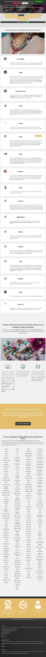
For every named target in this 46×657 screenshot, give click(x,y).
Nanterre (28, 480)
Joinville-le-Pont (17, 503)
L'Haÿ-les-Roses (17, 562)
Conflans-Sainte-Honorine (6, 551)
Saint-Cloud (40, 460)
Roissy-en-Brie (40, 451)
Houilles (17, 495)
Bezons (6, 473)
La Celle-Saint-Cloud (17, 509)
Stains (40, 518)
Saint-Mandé (39, 480)
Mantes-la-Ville (17, 582)
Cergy (6, 507)
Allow (28, 22)
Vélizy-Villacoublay (39, 542)
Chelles (6, 526)
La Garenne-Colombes (17, 513)
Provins (28, 572)
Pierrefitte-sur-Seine (29, 561)
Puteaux (28, 574)
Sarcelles (40, 499)
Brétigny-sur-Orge (6, 492)
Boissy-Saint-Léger (6, 480)
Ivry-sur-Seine (17, 501)
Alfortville (6, 451)
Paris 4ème (28, 546)
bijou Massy (3, 646)
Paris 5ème (28, 549)
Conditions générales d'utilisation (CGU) (8, 630)
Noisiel (28, 493)
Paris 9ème (28, 557)
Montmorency (28, 471)
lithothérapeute (29, 17)
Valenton (40, 538)
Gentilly (17, 482)
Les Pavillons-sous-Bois (17, 555)
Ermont (17, 449)
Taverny (39, 525)
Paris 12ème (28, 520)
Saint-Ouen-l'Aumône (39, 490)
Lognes (17, 569)
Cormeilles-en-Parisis (6, 557)
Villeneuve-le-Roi (40, 557)
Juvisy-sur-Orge (17, 506)
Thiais (40, 527)
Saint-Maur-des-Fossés (40, 483)
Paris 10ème (28, 515)
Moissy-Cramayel (28, 453)
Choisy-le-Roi (6, 537)
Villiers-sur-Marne (39, 572)
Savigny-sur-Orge (39, 506)
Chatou (6, 522)
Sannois (39, 497)
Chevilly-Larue (6, 532)
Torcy (40, 529)
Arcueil (6, 455)
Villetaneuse (39, 567)
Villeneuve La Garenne (39, 554)
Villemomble (39, 551)
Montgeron (28, 461)
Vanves (39, 540)
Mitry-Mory (29, 451)
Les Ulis (17, 558)
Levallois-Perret (17, 560)
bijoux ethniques (14, 15)
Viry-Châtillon (39, 576)
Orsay (28, 502)
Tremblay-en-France (39, 535)
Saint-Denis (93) (40, 464)
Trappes (39, 532)
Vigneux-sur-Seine (39, 546)
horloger (23, 17)
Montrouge (28, 475)
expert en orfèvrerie (9, 17)
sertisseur (38, 17)
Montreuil (28, 473)
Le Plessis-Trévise (17, 538)
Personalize (24, 3)
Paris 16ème (28, 529)
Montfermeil (28, 459)
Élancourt (6, 577)
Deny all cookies (17, 3)
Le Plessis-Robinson (17, 535)
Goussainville (17, 489)
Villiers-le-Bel (39, 569)
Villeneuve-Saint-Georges (40, 560)
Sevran (40, 510)
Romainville (40, 453)
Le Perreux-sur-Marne (17, 531)
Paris (29, 513)
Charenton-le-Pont (6, 515)
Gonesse (17, 486)
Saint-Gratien (39, 478)
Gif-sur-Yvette (17, 484)
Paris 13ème (28, 522)
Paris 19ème (28, 535)
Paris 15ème (28, 526)
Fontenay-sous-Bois (17, 464)
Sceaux (39, 508)
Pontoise (28, 570)
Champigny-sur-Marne (6, 510)
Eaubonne (6, 575)
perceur (34, 17)
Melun (17, 589)
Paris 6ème (28, 551)
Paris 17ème (28, 531)
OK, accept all (39, 1)
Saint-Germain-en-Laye (39, 475)
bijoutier (9, 15)
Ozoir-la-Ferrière (29, 506)
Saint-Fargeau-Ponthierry (40, 471)
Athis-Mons (6, 462)
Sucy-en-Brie (39, 521)
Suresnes (40, 523)
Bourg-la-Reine (6, 490)
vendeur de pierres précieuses (23, 19)
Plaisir (28, 563)
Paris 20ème (28, 540)
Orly (28, 500)
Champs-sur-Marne (6, 513)
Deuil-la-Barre (6, 569)
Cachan (6, 505)
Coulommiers (6, 560)
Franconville (17, 467)
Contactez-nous (4, 636)
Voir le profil (38, 135)
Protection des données (5, 632)
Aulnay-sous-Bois (6, 466)
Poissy (28, 566)
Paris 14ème (28, 524)
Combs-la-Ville (6, 548)
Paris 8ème (28, 555)
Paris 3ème (28, 544)
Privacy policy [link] (31, 3)
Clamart (6, 539)
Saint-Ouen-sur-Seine (40, 494)
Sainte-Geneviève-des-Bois (39, 467)
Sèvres (40, 512)
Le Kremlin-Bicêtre (17, 526)
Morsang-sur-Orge (28, 478)
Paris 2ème (28, 542)
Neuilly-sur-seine (28, 489)
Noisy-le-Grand (28, 495)
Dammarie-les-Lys (6, 566)
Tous (5, 15)
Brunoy (6, 497)
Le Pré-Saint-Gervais (17, 541)
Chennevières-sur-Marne (6, 530)
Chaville (6, 524)
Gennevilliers (17, 480)
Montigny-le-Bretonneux (28, 464)
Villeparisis (40, 563)
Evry (17, 453)
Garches (17, 474)
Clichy (6, 541)
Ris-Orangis (40, 449)
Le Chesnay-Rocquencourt (17, 523)
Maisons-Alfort (17, 573)
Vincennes (40, 574)
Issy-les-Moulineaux (17, 499)
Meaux (17, 586)
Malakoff (17, 578)
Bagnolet (6, 471)
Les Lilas (17, 549)
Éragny (6, 582)
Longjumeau (17, 571)
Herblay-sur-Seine (17, 493)
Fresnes (17, 469)
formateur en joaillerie (17, 17)
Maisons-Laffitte (17, 575)
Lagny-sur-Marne (17, 515)
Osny (29, 504)
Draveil (6, 573)
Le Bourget (17, 520)
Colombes (6, 546)
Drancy (6, 571)
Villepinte (40, 565)
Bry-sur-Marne (6, 499)
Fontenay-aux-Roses (17, 461)
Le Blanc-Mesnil (17, 518)
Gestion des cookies (5, 633)
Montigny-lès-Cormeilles (28, 468)
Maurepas (17, 584)
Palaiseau (28, 509)
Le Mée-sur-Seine (17, 528)
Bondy (6, 482)
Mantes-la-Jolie (17, 580)
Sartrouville (40, 501)
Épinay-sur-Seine (6, 580)
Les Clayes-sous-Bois (17, 547)
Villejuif (39, 549)
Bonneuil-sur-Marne (6, 484)
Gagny (17, 472)
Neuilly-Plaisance (28, 484)
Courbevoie (6, 562)
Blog (2, 635)
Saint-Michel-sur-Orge (39, 487)
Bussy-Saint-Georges (6, 502)
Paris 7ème (28, 553)
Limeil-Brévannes (17, 564)
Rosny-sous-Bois (40, 455)
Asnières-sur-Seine (6, 460)
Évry (17, 455)
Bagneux (6, 469)
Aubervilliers (6, 464)
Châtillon (6, 520)
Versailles (40, 544)
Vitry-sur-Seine (40, 578)
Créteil (6, 564)
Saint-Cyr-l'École (40, 462)
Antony (6, 453)
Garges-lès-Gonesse (17, 477)
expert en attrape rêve (28, 15)
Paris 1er (28, 537)
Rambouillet (28, 577)
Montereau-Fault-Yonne (28, 456)
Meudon (28, 449)
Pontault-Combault (28, 568)
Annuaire (2, 629)
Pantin (28, 511)
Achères (6, 449)
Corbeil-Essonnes (6, 554)
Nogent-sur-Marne (28, 491)
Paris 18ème (28, 533)
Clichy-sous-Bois (6, 543)
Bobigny (6, 475)
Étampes (17, 451)
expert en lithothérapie (37, 15)
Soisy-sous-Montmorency (40, 516)
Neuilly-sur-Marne (28, 486)
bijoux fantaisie (21, 15)
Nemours (28, 482)
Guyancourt (17, 491)
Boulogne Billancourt (6, 487)
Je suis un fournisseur (23, 423)
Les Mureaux (17, 552)
